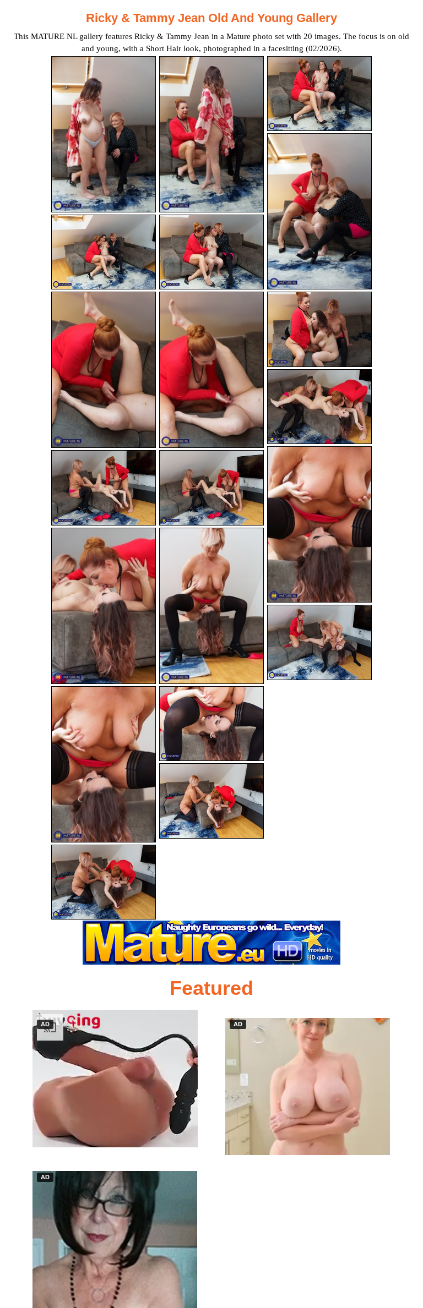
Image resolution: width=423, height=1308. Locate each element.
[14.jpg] (211, 606)
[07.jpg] (103, 370)
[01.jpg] (103, 134)
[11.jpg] (211, 488)
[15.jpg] (319, 524)
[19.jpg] (103, 882)
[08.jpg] (211, 370)
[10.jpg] (103, 488)
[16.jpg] (103, 764)
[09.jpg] (319, 329)
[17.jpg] (211, 724)
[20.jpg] (211, 801)
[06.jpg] (319, 211)
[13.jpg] (103, 606)
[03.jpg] (319, 94)
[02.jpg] (211, 134)
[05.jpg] (211, 252)
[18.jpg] (319, 642)
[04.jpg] (103, 252)
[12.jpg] (319, 407)
